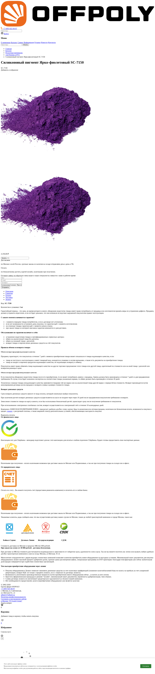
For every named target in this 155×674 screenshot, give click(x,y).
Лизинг (8, 299)
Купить (4, 258)
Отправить (5, 287)
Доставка (9, 297)
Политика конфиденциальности (13, 597)
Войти (6, 34)
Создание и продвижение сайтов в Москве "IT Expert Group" (13, 600)
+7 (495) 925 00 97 (10, 29)
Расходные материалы (14, 53)
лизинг (9, 411)
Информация (29, 42)
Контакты (52, 42)
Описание (9, 291)
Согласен (146, 666)
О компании (5, 42)
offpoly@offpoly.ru (8, 595)
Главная (8, 49)
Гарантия (9, 293)
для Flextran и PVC (12, 55)
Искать (25, 45)
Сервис (20, 42)
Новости (44, 42)
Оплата (8, 295)
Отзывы (37, 42)
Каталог (14, 42)
